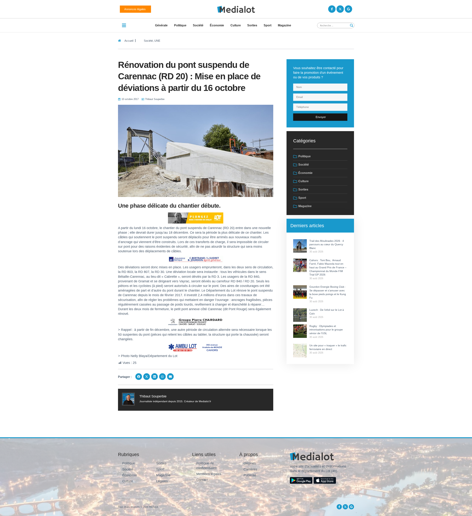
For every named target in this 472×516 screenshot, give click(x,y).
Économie (217, 25)
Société (198, 25)
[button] (138, 376)
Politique (180, 25)
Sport (267, 25)
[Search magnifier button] (351, 25)
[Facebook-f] (332, 9)
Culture (235, 25)
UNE (157, 40)
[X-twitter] (340, 9)
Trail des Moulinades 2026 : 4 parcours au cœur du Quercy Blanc (326, 244)
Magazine (284, 25)
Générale (161, 25)
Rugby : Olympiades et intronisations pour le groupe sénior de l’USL (326, 330)
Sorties (252, 25)
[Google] (348, 9)
